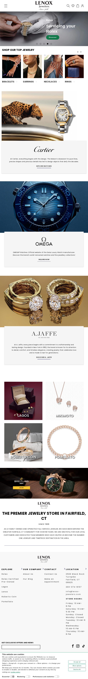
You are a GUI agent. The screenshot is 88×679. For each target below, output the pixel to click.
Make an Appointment (51, 580)
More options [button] (77, 666)
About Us (28, 574)
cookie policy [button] (15, 672)
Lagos (5, 587)
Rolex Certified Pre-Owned (10, 580)
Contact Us (50, 574)
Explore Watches (44, 166)
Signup (37, 647)
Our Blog (28, 579)
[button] (5, 5)
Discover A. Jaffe (44, 357)
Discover (53, 37)
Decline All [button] (77, 669)
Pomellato (7, 601)
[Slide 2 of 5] (40, 44)
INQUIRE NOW (44, 259)
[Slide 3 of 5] (44, 44)
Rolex (5, 574)
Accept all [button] (77, 662)
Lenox (5, 591)
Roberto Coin (9, 596)
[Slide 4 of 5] (47, 44)
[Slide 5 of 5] (51, 44)
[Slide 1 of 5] (37, 44)
